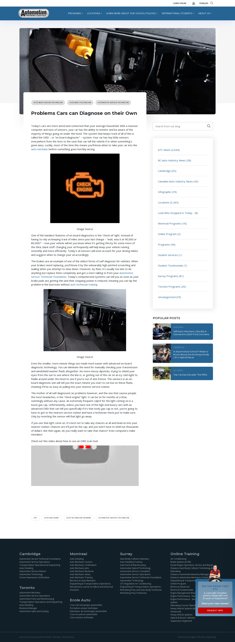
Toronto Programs (169, 286)
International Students (177, 13)
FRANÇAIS (203, 3)
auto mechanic (39, 149)
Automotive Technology (31, 574)
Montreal (178, 327)
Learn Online (179, 3)
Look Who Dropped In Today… (176, 213)
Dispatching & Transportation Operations (90, 583)
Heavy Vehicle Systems (181, 614)
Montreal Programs (169, 223)
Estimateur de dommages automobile (88, 611)
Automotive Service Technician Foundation (40, 558)
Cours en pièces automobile (83, 614)
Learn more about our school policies (131, 13)
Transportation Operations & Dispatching (39, 565)
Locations (93, 13)
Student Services (168, 255)
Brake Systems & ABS (180, 561)
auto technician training (83, 284)
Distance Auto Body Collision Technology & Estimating (191, 570)
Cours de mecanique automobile (86, 605)
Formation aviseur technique (84, 608)
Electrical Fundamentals (181, 589)
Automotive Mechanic (29, 592)
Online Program (167, 234)
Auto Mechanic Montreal (81, 571)
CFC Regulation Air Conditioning (135, 583)
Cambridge (164, 171)
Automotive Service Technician (113, 102)
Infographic (164, 192)
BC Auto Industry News (172, 160)
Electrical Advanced (179, 586)
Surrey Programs (168, 276)
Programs (74, 13)
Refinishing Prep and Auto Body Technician (141, 589)
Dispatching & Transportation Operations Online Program (190, 582)
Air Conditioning (178, 558)
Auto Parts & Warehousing (133, 565)
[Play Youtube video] (85, 446)
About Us (204, 13)
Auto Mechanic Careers (81, 561)
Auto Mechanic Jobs (79, 568)
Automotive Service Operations (34, 561)
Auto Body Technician (80, 102)
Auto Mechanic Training (81, 577)
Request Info (215, 610)
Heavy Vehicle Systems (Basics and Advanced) (187, 610)
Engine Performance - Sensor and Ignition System (190, 601)
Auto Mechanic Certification (83, 565)
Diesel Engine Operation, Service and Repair (191, 565)
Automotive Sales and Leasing (34, 611)
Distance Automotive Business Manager (189, 574)
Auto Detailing (26, 568)
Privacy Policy (68, 637)
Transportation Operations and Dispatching (40, 601)
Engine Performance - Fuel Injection (187, 596)
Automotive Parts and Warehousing (36, 598)
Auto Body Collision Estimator (134, 558)
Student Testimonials (170, 265)
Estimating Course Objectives (184, 605)
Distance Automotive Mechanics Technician (191, 577)
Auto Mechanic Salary (80, 574)
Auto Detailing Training (131, 561)
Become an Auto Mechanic (83, 580)
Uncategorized (166, 297)
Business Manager (28, 608)
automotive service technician (113, 518)
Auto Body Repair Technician (48, 102)
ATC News (164, 150)
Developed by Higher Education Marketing (197, 637)
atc (35, 518)
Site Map (57, 637)
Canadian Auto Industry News (175, 181)
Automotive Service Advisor (32, 571)
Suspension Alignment (181, 620)
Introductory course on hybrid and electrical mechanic (91, 588)
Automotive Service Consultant (135, 571)
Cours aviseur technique (81, 617)
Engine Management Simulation (185, 592)
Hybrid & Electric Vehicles (182, 617)
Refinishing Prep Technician (133, 592)
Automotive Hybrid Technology (135, 568)
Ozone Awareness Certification (34, 577)
